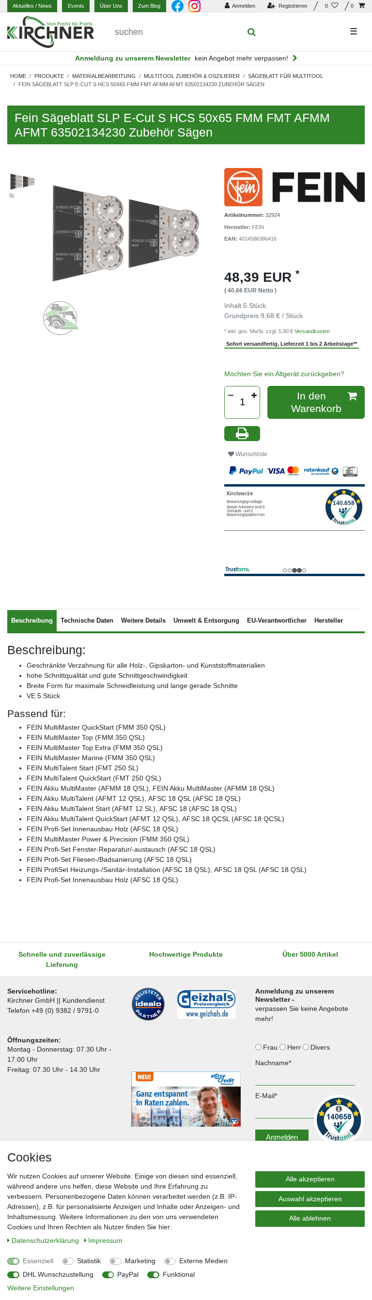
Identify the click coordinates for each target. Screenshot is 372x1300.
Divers (321, 1047)
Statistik (89, 1261)
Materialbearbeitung (104, 76)
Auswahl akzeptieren (310, 1199)
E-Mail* (266, 1096)
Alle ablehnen (310, 1218)
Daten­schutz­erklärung (46, 1240)
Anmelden (282, 1137)
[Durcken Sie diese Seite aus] (242, 433)
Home (18, 76)
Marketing (140, 1261)
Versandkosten (312, 331)
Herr (295, 1047)
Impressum (105, 1240)
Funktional (179, 1274)
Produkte (49, 76)
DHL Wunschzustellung (58, 1274)
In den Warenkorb (316, 402)
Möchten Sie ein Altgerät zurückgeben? (284, 374)
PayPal (128, 1274)
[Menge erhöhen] (253, 395)
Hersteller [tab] (328, 620)
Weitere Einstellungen (40, 1288)
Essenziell (38, 1261)
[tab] (32, 620)
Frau (271, 1047)
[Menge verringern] (230, 395)
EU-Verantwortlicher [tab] (277, 620)
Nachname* (273, 1063)
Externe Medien (203, 1261)
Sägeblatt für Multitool (285, 76)
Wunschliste (250, 454)
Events (76, 6)
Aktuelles (32, 6)
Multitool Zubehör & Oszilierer (192, 76)
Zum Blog (149, 6)
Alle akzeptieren (310, 1179)
